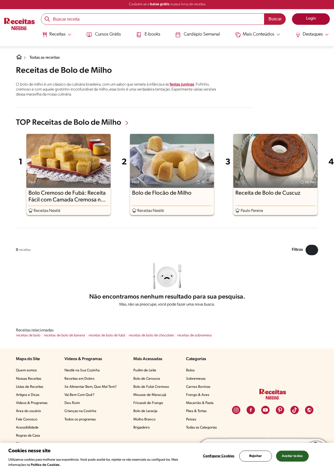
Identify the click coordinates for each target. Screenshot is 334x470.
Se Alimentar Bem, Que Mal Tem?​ (90, 387)
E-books (152, 34)
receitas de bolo (28, 335)
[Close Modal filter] (312, 250)
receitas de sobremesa (194, 335)
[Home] (19, 59)
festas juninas (182, 84)
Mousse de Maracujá (149, 395)
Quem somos (26, 370)
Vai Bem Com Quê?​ (79, 395)
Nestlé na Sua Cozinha (82, 370)
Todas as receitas (44, 58)
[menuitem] (57, 36)
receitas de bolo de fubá (106, 335)
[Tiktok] (294, 410)
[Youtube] (265, 410)
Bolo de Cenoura (146, 379)
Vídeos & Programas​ (31, 403)
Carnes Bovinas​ (198, 387)
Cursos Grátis (108, 34)
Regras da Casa (28, 436)
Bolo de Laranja (145, 411)
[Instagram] (236, 410)
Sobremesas (196, 379)
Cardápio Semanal (202, 34)
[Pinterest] (280, 410)
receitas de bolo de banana (64, 335)
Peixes (191, 419)
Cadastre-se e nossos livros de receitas (167, 4)
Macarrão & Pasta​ (199, 403)
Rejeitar (255, 456)
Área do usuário (28, 411)
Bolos (190, 370)
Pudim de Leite (144, 370)
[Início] (19, 24)
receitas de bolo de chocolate (151, 335)
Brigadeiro (141, 428)
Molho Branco (144, 419)
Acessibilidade (27, 428)
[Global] (309, 410)
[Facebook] (251, 410)
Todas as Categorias (201, 428)
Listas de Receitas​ (29, 387)
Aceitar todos (292, 456)
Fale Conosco (26, 419)
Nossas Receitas (28, 379)
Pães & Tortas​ (196, 411)
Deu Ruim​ (72, 403)
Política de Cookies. (46, 464)
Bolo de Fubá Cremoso (151, 387)
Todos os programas (80, 419)
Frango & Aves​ (197, 395)
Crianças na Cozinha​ (80, 411)
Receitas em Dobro (79, 379)
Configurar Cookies (218, 456)
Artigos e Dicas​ (27, 395)
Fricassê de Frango (148, 403)
